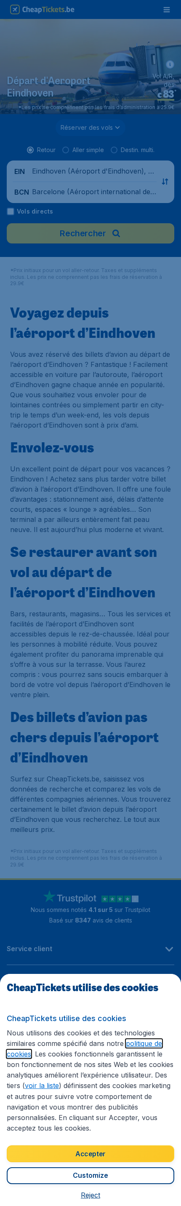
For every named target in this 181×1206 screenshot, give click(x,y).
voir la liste (42, 1085)
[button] (90, 1195)
